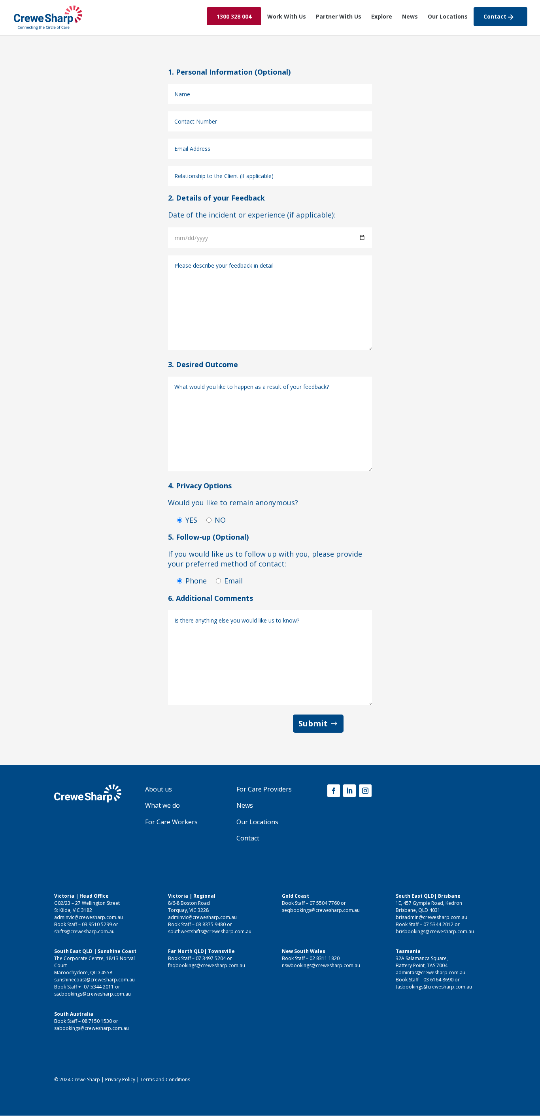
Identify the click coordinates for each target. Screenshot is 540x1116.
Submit (313, 723)
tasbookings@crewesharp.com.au (434, 986)
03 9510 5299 (97, 924)
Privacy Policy (120, 1079)
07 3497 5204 (211, 958)
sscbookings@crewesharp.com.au (92, 993)
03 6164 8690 (438, 979)
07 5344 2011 (99, 986)
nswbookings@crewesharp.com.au (321, 965)
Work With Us (286, 17)
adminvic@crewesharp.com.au (88, 917)
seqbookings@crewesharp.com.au (321, 910)
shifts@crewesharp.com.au (84, 931)
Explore (381, 17)
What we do (162, 805)
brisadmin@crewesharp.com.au (431, 917)
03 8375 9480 (211, 924)
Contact (495, 17)
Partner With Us (338, 17)
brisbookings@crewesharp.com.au (435, 931)
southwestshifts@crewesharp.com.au (209, 931)
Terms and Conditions (165, 1079)
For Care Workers (171, 822)
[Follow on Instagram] (365, 790)
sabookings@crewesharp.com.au (91, 1028)
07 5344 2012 (438, 924)
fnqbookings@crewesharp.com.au (206, 965)
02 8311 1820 (325, 958)
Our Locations (448, 17)
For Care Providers (264, 789)
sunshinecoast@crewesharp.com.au (94, 979)
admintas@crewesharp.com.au (430, 972)
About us (158, 789)
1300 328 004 (234, 17)
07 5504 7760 (325, 903)
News (410, 17)
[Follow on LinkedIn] (349, 790)
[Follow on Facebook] (333, 790)
